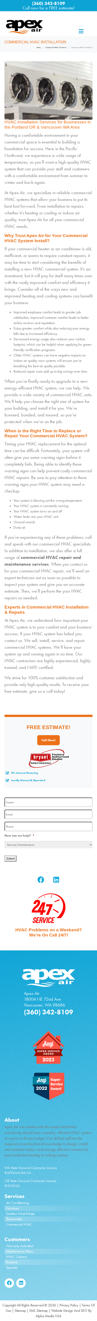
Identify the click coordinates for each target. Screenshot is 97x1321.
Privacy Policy (69, 1305)
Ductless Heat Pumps (20, 1213)
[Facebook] (41, 880)
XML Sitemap (38, 1310)
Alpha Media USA (48, 1316)
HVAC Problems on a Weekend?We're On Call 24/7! (48, 932)
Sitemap (20, 1310)
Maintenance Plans (19, 1251)
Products (12, 1262)
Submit (10, 858)
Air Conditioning (17, 1202)
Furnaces (12, 1208)
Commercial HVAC (19, 1224)
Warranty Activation (20, 1246)
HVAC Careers (16, 1256)
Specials (12, 1267)
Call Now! (48, 740)
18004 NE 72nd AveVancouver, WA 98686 (44, 1002)
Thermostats (14, 1219)
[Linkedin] (56, 880)
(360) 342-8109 (48, 3)
